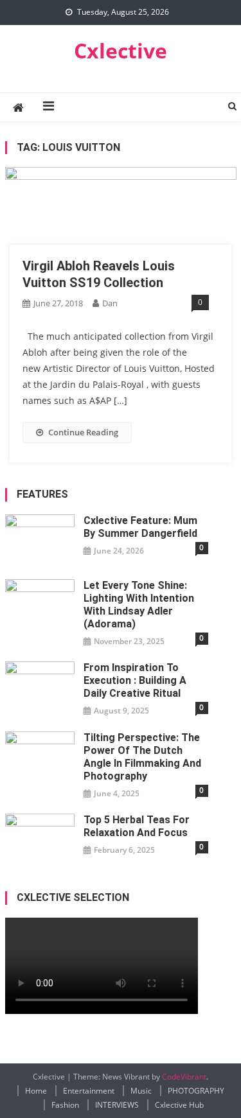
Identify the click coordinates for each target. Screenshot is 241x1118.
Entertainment (88, 1090)
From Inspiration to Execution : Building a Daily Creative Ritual (135, 680)
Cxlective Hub (179, 1104)
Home (36, 1090)
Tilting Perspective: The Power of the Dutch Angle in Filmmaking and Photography (142, 756)
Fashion (65, 1104)
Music (141, 1090)
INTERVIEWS (117, 1104)
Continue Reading (83, 432)
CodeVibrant (184, 1076)
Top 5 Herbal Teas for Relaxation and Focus (137, 826)
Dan (110, 303)
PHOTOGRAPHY (196, 1090)
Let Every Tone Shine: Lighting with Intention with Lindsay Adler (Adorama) (139, 604)
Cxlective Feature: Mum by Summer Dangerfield (140, 526)
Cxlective (120, 50)
